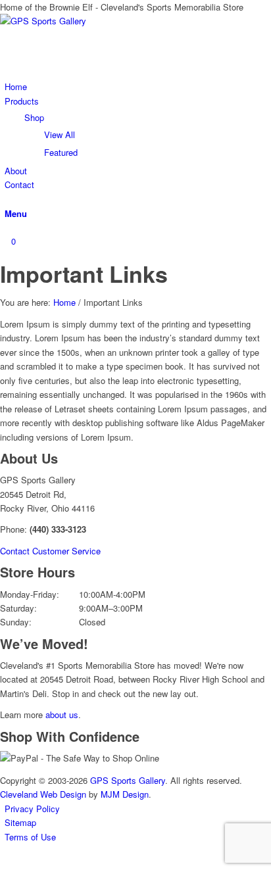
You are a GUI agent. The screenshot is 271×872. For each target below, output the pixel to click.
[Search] (8, 199)
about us (61, 714)
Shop (34, 117)
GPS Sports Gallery (127, 780)
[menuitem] (138, 86)
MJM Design (125, 794)
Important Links (84, 273)
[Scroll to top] (3, 864)
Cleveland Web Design (43, 794)
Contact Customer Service (50, 551)
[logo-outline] (98, 20)
